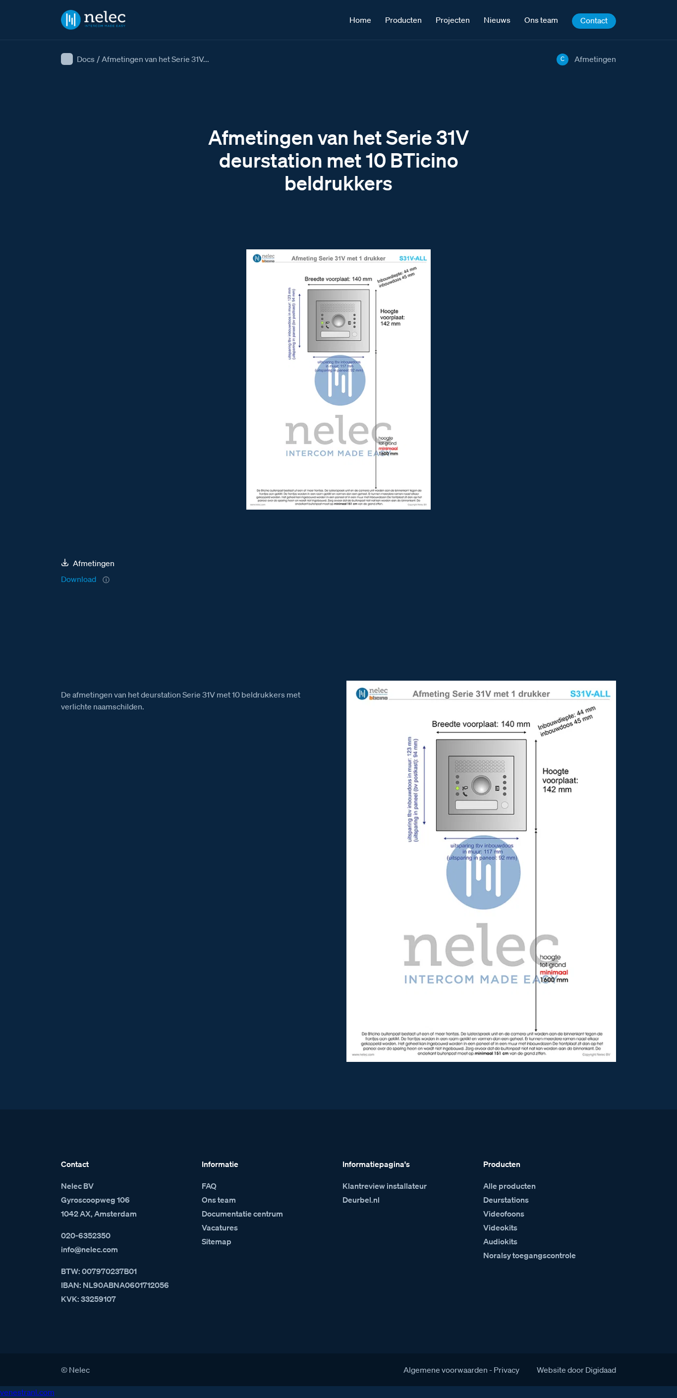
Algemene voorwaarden (445, 1370)
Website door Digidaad (576, 1370)
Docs (86, 59)
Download (78, 579)
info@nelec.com (89, 1249)
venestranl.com (27, 1392)
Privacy (506, 1370)
